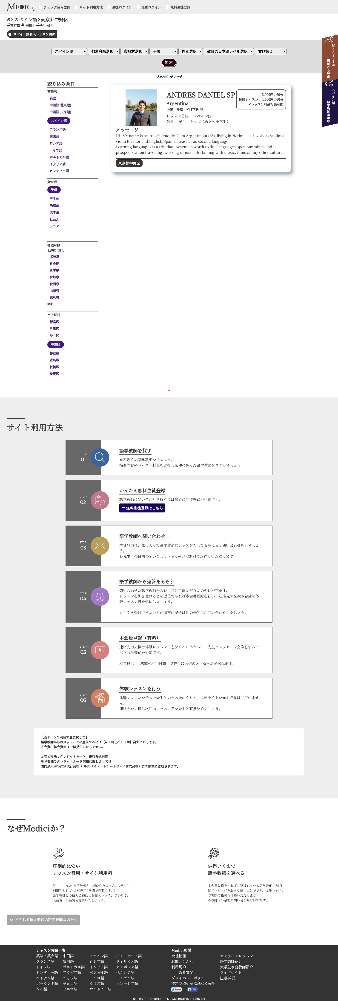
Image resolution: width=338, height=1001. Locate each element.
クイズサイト (231, 972)
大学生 (54, 212)
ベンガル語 (98, 972)
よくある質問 (182, 972)
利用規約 (178, 967)
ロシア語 (56, 143)
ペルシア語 (125, 972)
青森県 (54, 263)
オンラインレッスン (236, 955)
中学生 (54, 198)
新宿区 (54, 322)
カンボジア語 (127, 967)
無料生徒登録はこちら (144, 508)
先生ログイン (151, 7)
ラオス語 (96, 983)
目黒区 (54, 329)
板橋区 (54, 367)
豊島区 (54, 360)
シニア (54, 226)
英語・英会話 (47, 955)
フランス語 (58, 129)
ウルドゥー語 (100, 989)
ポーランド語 (47, 983)
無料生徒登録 (181, 7)
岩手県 (54, 270)
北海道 (54, 256)
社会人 (54, 219)
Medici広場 (181, 950)
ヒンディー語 (59, 171)
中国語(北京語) (60, 105)
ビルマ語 (70, 989)
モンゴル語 (125, 978)
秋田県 (54, 284)
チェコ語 (70, 983)
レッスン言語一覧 (51, 950)
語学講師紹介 (231, 961)
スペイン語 (59, 121)
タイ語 (41, 989)
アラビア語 (72, 972)
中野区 (55, 344)
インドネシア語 (129, 955)
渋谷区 (54, 336)
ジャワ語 (70, 978)
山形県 (54, 291)
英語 (53, 98)
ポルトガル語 (59, 157)
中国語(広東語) (60, 112)
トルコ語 (96, 978)
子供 (54, 190)
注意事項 (227, 978)
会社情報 (178, 955)
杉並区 (54, 353)
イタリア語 (58, 164)
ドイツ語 (56, 150)
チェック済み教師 (57, 7)
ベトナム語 (45, 978)
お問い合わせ (182, 961)
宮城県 (54, 277)
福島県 (54, 298)
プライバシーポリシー (189, 978)
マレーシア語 (127, 983)
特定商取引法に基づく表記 (193, 983)
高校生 (54, 205)
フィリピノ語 (127, 961)
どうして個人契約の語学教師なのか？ (46, 919)
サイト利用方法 (91, 7)
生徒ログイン (122, 7)
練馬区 (54, 374)
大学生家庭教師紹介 (236, 967)
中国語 (68, 955)
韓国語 (54, 136)
